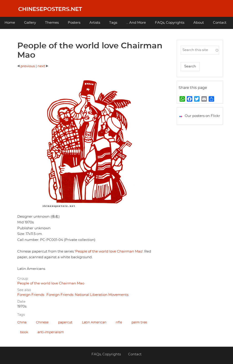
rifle (119, 322)
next (42, 66)
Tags (21, 314)
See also (24, 290)
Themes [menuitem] (52, 22)
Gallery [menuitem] (30, 22)
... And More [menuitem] (136, 22)
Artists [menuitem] (94, 22)
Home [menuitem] (10, 22)
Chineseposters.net (50, 9)
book (24, 332)
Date (21, 301)
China (21, 322)
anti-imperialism (51, 332)
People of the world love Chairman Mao (108, 251)
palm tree (139, 322)
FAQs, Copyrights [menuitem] (169, 22)
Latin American (94, 322)
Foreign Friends (30, 295)
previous (27, 66)
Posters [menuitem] (74, 22)
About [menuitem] (198, 22)
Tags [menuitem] (113, 22)
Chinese (42, 322)
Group (22, 278)
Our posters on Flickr (202, 116)
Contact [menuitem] (219, 22)
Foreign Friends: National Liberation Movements (87, 295)
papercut (65, 322)
